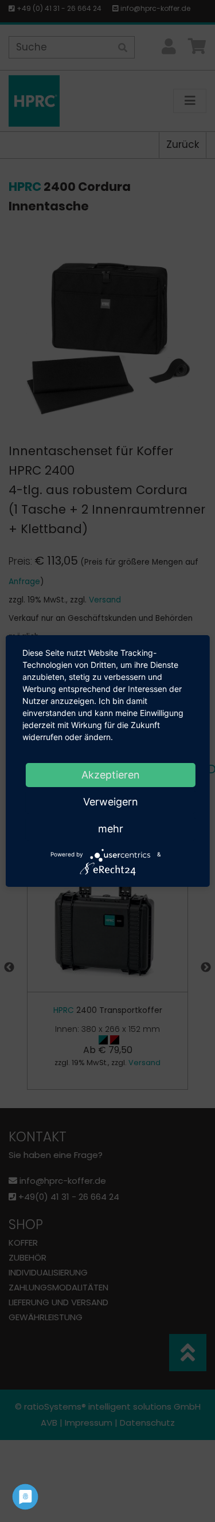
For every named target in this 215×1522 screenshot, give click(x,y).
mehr (110, 829)
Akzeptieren (110, 775)
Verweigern (110, 802)
